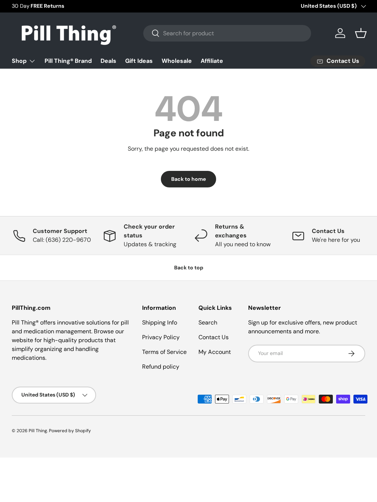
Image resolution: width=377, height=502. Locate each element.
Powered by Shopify (70, 431)
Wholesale (177, 61)
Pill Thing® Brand (68, 61)
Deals (108, 61)
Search (207, 322)
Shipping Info (159, 322)
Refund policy (160, 366)
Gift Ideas (139, 61)
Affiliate (212, 61)
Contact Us (213, 337)
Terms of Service (164, 352)
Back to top (188, 267)
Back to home (188, 179)
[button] (361, 33)
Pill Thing (38, 431)
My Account (214, 352)
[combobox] (227, 33)
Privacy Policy (161, 337)
